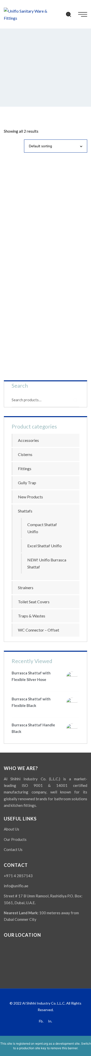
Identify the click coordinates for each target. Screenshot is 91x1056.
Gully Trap (27, 482)
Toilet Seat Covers (34, 601)
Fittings (24, 468)
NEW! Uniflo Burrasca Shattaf (46, 563)
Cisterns (25, 454)
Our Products (15, 839)
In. (50, 1021)
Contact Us (13, 849)
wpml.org (41, 1043)
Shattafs (25, 510)
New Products (30, 496)
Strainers (25, 587)
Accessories (28, 440)
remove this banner (64, 1048)
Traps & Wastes (31, 615)
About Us (11, 829)
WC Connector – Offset (38, 629)
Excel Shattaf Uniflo (44, 545)
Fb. (41, 1021)
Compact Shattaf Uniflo (42, 528)
